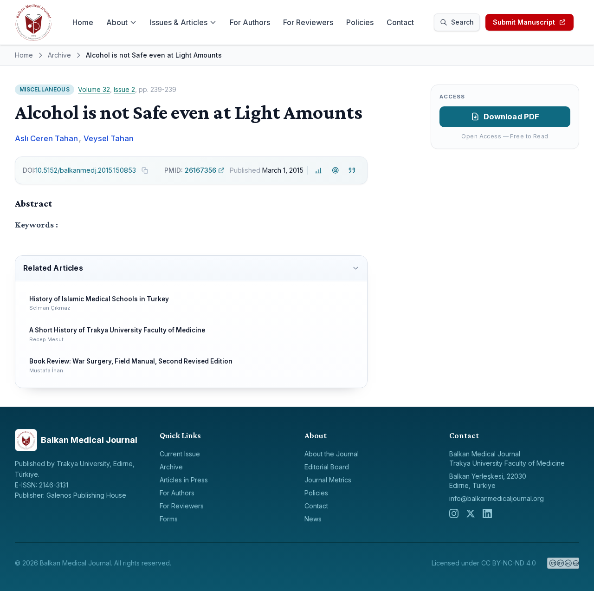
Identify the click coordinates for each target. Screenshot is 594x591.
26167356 (190, 170)
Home (82, 22)
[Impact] (318, 170)
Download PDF (512, 116)
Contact (400, 22)
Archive (59, 55)
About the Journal (331, 454)
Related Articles (53, 268)
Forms (169, 519)
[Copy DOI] (145, 170)
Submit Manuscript (524, 22)
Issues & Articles (178, 22)
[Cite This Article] (352, 170)
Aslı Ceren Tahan (46, 138)
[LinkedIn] (487, 513)
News (313, 519)
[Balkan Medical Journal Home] (33, 22)
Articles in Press (184, 480)
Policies (360, 22)
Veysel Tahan (109, 138)
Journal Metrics (327, 480)
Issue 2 (124, 89)
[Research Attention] (335, 170)
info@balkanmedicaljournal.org (496, 498)
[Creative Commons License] (563, 563)
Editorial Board (326, 467)
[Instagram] (453, 513)
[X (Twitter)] (470, 513)
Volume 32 (94, 89)
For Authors (250, 22)
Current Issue (180, 454)
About (117, 22)
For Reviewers (308, 22)
